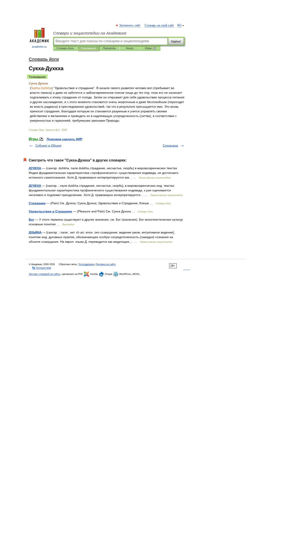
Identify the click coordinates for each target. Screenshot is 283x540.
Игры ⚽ (150, 48)
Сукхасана (170, 145)
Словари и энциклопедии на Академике (89, 33)
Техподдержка (86, 264)
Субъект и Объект (48, 145)
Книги (130, 48)
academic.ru (39, 46)
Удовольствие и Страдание (50, 211)
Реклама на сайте (106, 264)
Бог (31, 219)
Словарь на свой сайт (159, 25)
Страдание (37, 203)
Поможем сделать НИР (64, 139)
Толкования (88, 48)
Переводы (109, 48)
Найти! (176, 41)
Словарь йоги (65, 48)
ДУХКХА (35, 168)
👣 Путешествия (41, 267)
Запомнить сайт (130, 25)
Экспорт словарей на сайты (44, 274)
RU (179, 25)
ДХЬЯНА (35, 232)
